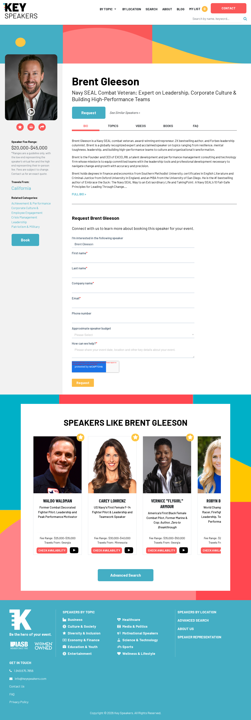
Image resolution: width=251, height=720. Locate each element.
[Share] (42, 127)
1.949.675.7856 (23, 670)
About (167, 9)
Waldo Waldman (57, 500)
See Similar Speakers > (125, 112)
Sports (127, 647)
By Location (131, 9)
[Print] (31, 127)
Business (75, 619)
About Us (186, 629)
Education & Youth (83, 647)
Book (25, 240)
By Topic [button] (106, 9)
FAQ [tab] (195, 126)
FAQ (12, 694)
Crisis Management (24, 217)
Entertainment (80, 653)
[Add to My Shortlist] (20, 127)
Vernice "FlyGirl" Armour (167, 503)
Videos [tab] (141, 126)
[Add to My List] (80, 437)
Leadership (19, 222)
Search (151, 9)
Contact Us (16, 686)
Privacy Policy (18, 702)
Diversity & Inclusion (84, 633)
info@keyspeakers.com (30, 678)
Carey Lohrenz (112, 500)
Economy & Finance (84, 640)
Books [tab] (168, 126)
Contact (229, 8)
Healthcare (131, 619)
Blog (180, 9)
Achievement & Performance (31, 203)
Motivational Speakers (140, 633)
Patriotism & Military (25, 226)
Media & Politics (135, 626)
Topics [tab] (113, 126)
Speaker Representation (199, 637)
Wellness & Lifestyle (138, 653)
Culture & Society (82, 626)
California (21, 188)
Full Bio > (79, 194)
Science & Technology (140, 640)
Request (88, 112)
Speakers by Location (197, 612)
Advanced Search (125, 575)
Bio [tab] (85, 126)
